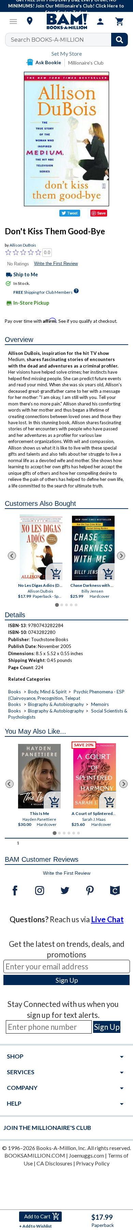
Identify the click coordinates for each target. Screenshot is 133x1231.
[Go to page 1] (57, 605)
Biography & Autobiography (56, 704)
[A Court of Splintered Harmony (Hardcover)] (94, 775)
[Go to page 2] (61, 605)
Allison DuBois (23, 245)
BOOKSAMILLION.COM (34, 1155)
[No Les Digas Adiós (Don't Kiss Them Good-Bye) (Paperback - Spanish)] (41, 547)
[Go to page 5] (76, 605)
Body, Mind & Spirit (47, 691)
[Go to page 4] (71, 605)
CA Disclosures (54, 1163)
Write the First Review (56, 263)
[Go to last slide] (12, 556)
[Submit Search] (119, 39)
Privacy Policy (92, 1163)
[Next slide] (121, 556)
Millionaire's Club (86, 63)
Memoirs (100, 704)
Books (14, 691)
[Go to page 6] (78, 833)
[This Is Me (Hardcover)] (39, 776)
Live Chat (107, 919)
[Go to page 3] (66, 605)
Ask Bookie (48, 62)
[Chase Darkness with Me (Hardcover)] (93, 548)
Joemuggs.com (86, 1155)
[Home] (66, 21)
